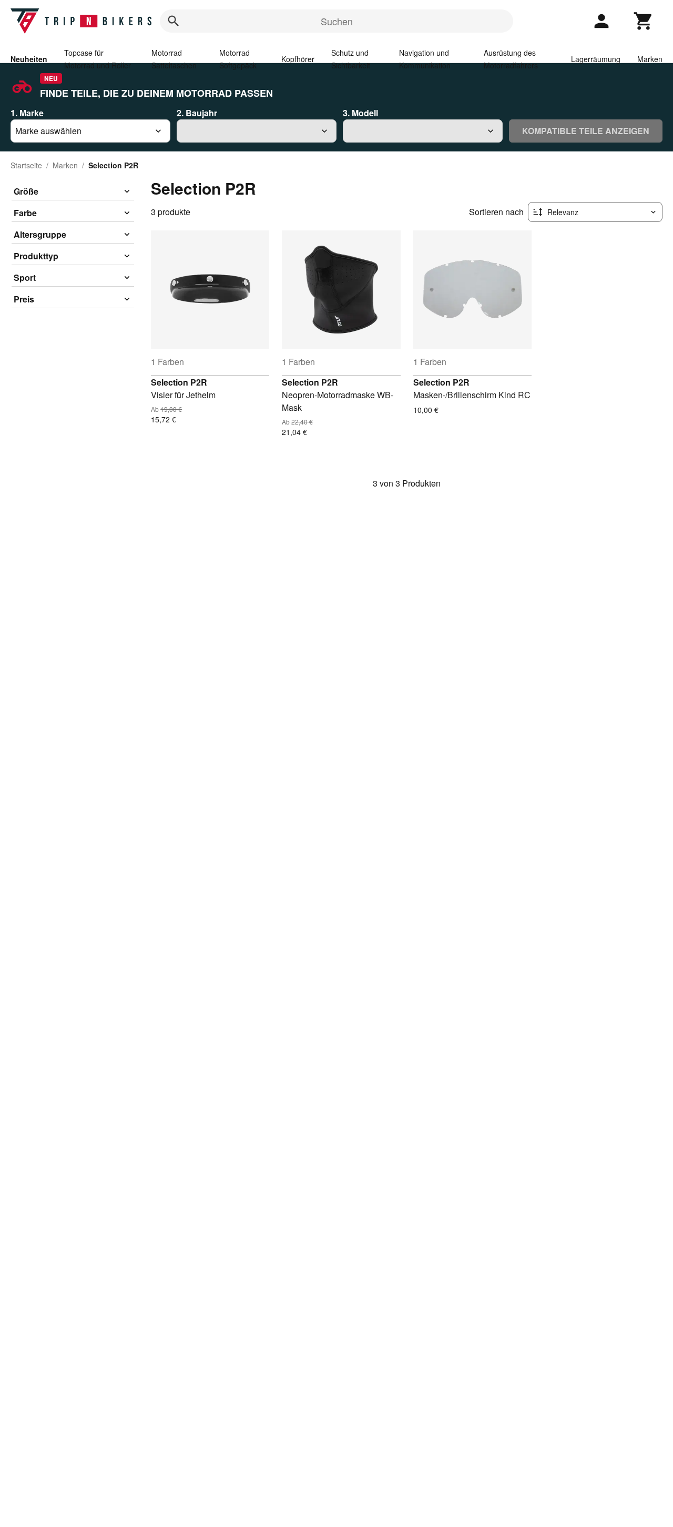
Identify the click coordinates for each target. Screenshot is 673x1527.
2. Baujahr (197, 113)
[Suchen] (173, 21)
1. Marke (27, 113)
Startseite (26, 165)
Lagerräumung (595, 59)
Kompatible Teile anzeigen (585, 131)
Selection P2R (179, 382)
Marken (649, 59)
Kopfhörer (297, 59)
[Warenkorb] (643, 21)
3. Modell (360, 113)
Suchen (337, 21)
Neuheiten (29, 59)
